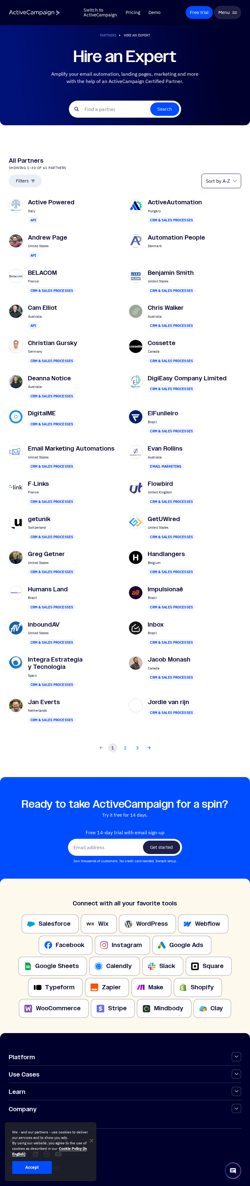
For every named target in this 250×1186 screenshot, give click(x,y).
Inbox (156, 625)
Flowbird (160, 484)
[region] (50, 1151)
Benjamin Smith (171, 273)
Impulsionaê (165, 589)
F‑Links (38, 484)
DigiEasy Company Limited (187, 378)
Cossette (162, 343)
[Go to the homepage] (34, 12)
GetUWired (164, 519)
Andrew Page (47, 237)
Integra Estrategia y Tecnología (55, 663)
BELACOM (42, 273)
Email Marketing (165, 466)
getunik (39, 519)
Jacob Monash (169, 659)
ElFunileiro (163, 413)
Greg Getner (46, 554)
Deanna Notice (49, 378)
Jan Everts (44, 702)
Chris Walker (166, 308)
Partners (108, 35)
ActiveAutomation (175, 202)
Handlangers (166, 554)
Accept (32, 1167)
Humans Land (48, 589)
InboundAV (44, 625)
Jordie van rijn (168, 702)
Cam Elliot (42, 308)
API (33, 220)
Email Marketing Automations (71, 448)
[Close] (91, 1140)
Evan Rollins (165, 448)
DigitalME (42, 413)
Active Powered (51, 202)
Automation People (176, 237)
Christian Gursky (52, 343)
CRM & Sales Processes (171, 220)
